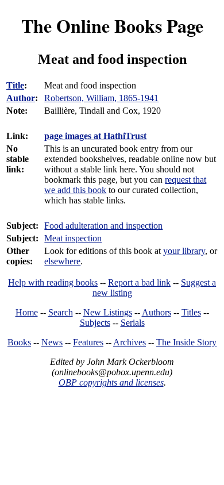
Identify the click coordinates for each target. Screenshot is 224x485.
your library (184, 251)
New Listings (107, 312)
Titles (191, 312)
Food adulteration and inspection (103, 225)
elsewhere (62, 261)
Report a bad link (139, 282)
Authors (156, 312)
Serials (133, 323)
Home (27, 312)
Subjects (95, 323)
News (52, 342)
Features (88, 342)
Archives (129, 342)
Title (15, 85)
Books (19, 342)
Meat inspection (73, 238)
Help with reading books (53, 282)
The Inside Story (186, 342)
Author (20, 98)
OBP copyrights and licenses (111, 382)
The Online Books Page (112, 25)
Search (60, 312)
